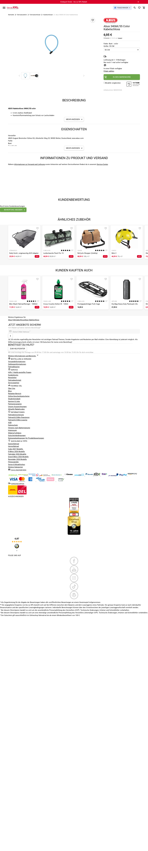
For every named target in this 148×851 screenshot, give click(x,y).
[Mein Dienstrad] (56, 475)
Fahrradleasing (13, 367)
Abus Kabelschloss (31, 320)
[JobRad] (13, 475)
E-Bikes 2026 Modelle (16, 451)
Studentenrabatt (14, 399)
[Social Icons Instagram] (74, 578)
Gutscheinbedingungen (17, 435)
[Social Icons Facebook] (74, 561)
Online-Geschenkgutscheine (18, 396)
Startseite (11, 15)
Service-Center (102, 164)
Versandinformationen (16, 362)
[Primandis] (79, 475)
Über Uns (11, 388)
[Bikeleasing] (23, 475)
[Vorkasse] (61, 481)
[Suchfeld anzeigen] (134, 7)
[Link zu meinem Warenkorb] (144, 7)
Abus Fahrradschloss (16, 320)
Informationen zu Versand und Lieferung (29, 164)
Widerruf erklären (14, 433)
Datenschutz (13, 425)
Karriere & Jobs (14, 401)
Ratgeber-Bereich (14, 394)
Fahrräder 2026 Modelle (17, 454)
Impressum (12, 430)
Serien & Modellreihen (16, 465)
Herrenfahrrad (13, 446)
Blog (10, 391)
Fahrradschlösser (35, 15)
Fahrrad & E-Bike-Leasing (17, 420)
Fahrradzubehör (22, 15)
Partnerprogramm (15, 404)
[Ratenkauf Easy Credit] (50, 481)
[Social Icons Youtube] (74, 569)
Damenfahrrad (13, 444)
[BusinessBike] (34, 475)
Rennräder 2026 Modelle (17, 459)
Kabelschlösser (48, 15)
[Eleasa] (68, 475)
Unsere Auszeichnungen (17, 407)
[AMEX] (30, 481)
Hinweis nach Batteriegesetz (19, 428)
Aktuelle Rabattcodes (16, 409)
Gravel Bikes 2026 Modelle (18, 457)
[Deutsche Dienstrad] (45, 475)
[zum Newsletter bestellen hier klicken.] (10, 336)
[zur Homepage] (12, 7)
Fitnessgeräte (13, 462)
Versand (120, 38)
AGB (9, 423)
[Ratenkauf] (40, 481)
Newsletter (12, 378)
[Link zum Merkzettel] (139, 7)
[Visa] (13, 481)
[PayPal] (121, 475)
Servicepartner (13, 383)
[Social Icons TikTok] (74, 586)
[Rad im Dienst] (89, 475)
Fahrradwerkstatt (14, 380)
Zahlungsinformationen (17, 364)
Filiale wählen (109, 71)
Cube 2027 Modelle (15, 449)
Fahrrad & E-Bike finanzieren (18, 417)
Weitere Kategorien (15, 467)
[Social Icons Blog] (74, 595)
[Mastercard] (22, 481)
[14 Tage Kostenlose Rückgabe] (133, 84)
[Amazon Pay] (132, 475)
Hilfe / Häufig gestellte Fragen (19, 372)
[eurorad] (112, 475)
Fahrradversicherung (16, 415)
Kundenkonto (13, 375)
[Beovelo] (97, 475)
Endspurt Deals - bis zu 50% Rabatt (73, 2)
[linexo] (105, 475)
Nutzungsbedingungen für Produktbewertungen (26, 438)
